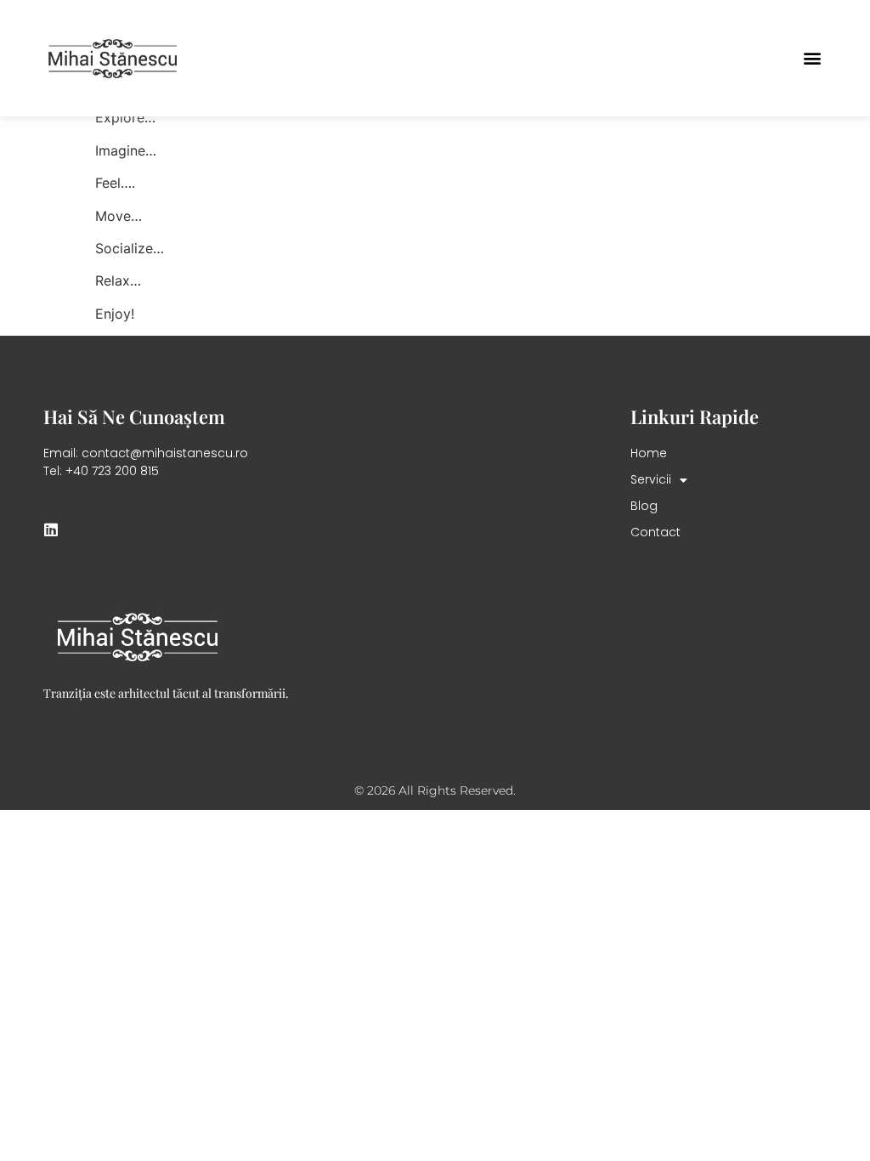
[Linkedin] (51, 529)
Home (648, 453)
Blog (644, 505)
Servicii (650, 479)
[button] (813, 58)
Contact (655, 532)
